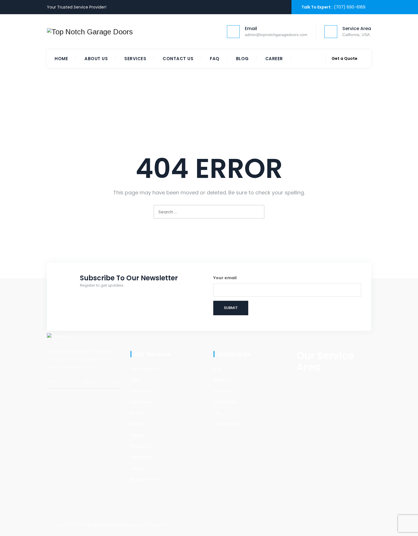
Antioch (138, 413)
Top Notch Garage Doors (107, 525)
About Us (96, 59)
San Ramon (141, 457)
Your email (225, 278)
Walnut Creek (143, 479)
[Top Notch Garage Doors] (90, 31)
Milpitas (137, 435)
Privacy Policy (226, 424)
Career (274, 59)
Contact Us (178, 59)
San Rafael (140, 402)
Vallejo (136, 468)
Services (135, 59)
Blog (242, 59)
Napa (135, 380)
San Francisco (144, 369)
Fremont (138, 424)
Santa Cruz (141, 391)
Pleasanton (141, 446)
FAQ (215, 59)
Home (61, 59)
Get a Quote (344, 58)
